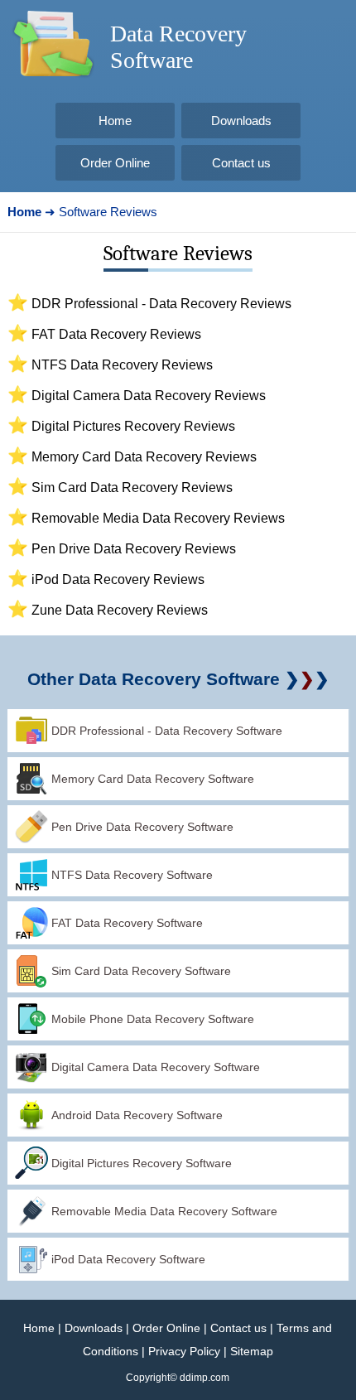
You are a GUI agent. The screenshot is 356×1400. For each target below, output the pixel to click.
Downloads (94, 1328)
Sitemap (251, 1351)
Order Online (166, 1328)
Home (39, 1328)
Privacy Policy (184, 1351)
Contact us (238, 1328)
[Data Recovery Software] (53, 83)
